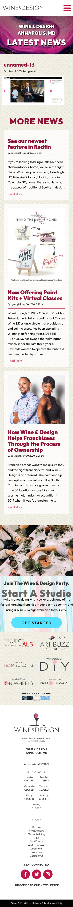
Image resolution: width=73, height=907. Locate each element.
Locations (36, 848)
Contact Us (36, 855)
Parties (36, 827)
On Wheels (36, 841)
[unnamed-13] (33, 102)
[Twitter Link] (36, 874)
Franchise (37, 852)
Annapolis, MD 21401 (36, 764)
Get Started (36, 622)
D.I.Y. (36, 838)
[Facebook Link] (25, 874)
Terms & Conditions (21, 903)
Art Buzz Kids (36, 831)
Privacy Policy (40, 903)
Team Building (36, 834)
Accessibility (55, 903)
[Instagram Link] (48, 874)
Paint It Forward (37, 845)
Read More (15, 194)
